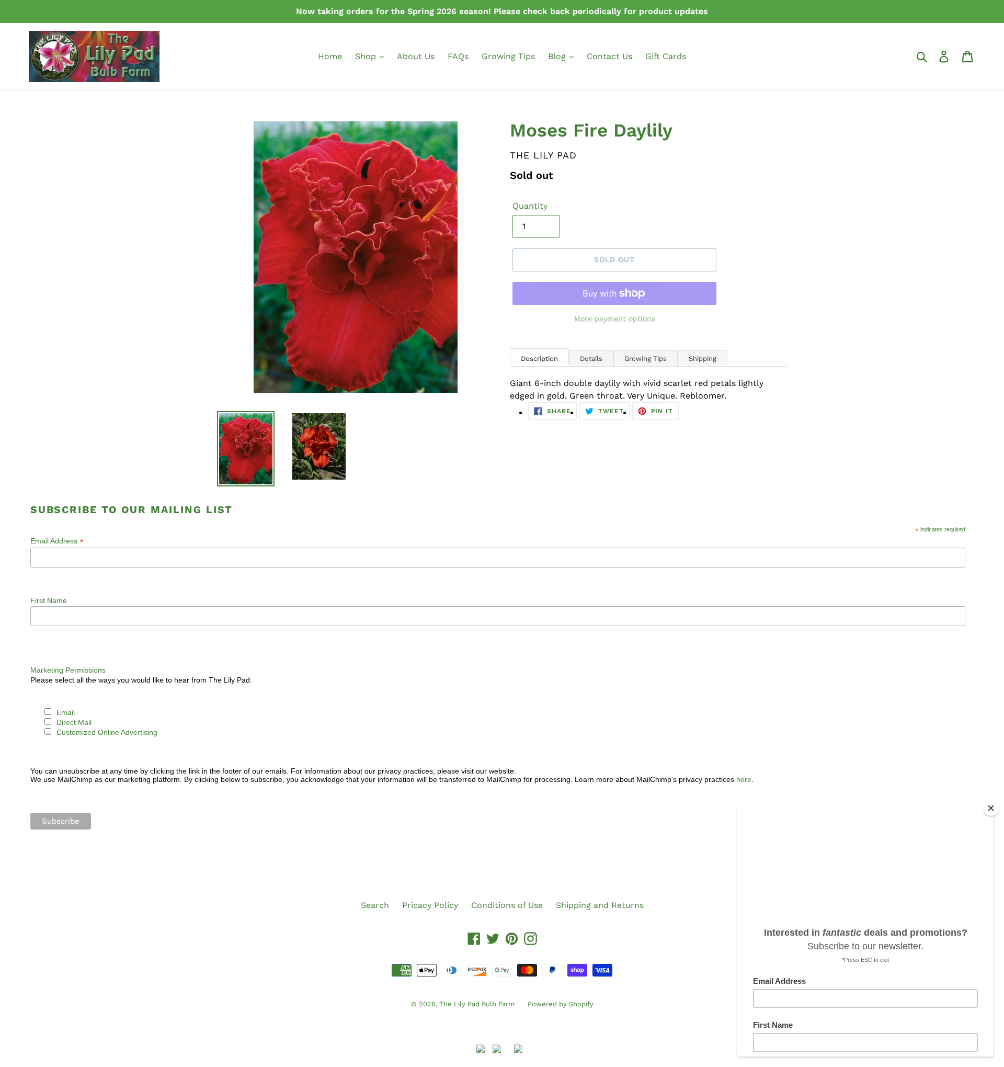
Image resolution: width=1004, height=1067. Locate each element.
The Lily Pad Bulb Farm (477, 1004)
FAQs (458, 56)
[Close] (991, 808)
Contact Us (609, 56)
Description (539, 358)
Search (375, 905)
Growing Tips (508, 56)
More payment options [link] (614, 318)
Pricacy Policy (430, 905)
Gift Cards (665, 56)
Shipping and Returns (600, 905)
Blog (558, 56)
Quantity (529, 206)
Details (591, 358)
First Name (48, 600)
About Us (416, 56)
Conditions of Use (507, 905)
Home (330, 56)
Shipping (702, 358)
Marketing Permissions (68, 670)
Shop (367, 56)
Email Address (57, 541)
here (743, 779)
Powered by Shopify (561, 1004)
